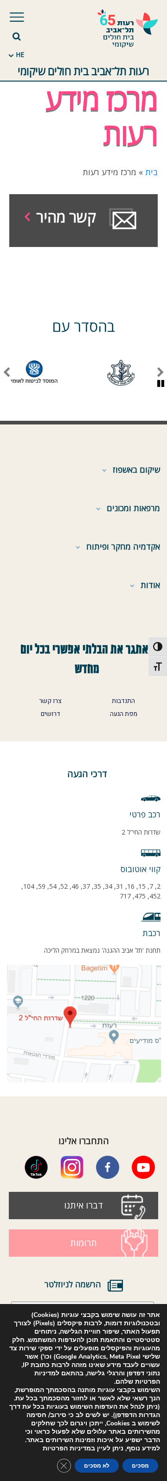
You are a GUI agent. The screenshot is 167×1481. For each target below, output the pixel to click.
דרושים (50, 714)
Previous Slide (160, 373)
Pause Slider (160, 384)
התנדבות (123, 701)
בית (151, 171)
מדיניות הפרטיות (67, 1448)
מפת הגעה (123, 714)
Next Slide (6, 373)
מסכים (140, 1465)
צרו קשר (50, 701)
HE (20, 54)
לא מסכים (96, 1465)
